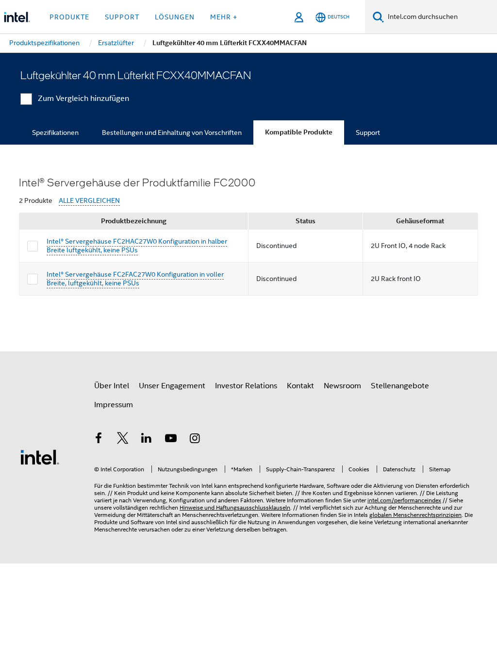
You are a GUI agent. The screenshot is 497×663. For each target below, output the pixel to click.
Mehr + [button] (223, 17)
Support (368, 132)
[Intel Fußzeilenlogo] (39, 457)
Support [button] (122, 17)
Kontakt (300, 386)
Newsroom (342, 386)
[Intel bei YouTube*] (171, 439)
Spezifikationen (55, 132)
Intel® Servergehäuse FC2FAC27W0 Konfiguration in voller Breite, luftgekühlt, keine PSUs (135, 278)
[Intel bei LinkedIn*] (146, 439)
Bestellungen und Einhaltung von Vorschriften (172, 132)
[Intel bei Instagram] (194, 439)
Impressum (113, 405)
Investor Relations (246, 386)
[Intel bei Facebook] (98, 439)
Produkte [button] (69, 17)
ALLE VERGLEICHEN (89, 201)
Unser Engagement (172, 386)
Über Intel (111, 386)
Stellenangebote (400, 386)
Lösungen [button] (175, 17)
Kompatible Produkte (298, 132)
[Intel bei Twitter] (123, 439)
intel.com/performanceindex (404, 500)
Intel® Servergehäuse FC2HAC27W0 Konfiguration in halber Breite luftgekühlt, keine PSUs (137, 245)
